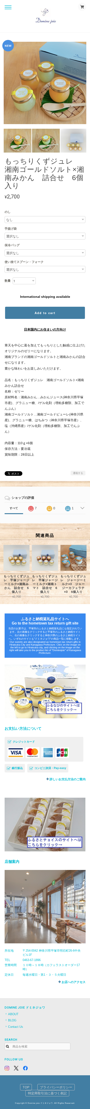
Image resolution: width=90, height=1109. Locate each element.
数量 (8, 280)
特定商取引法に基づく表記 (47, 1093)
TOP (26, 1087)
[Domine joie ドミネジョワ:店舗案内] (45, 906)
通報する (78, 473)
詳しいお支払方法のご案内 (68, 779)
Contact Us (15, 1026)
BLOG (12, 1020)
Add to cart (45, 313)
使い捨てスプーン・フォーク (24, 262)
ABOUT (13, 1014)
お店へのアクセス (74, 982)
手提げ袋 (11, 228)
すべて (14, 508)
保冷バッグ (12, 245)
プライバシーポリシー (56, 1087)
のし (8, 212)
